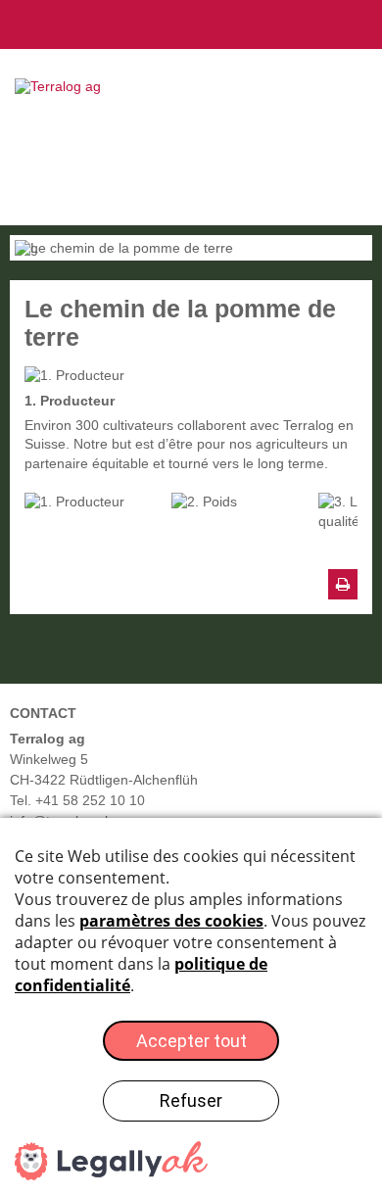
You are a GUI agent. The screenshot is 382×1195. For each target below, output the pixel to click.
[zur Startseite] (65, 86)
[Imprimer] (343, 584)
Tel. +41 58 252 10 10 (77, 800)
